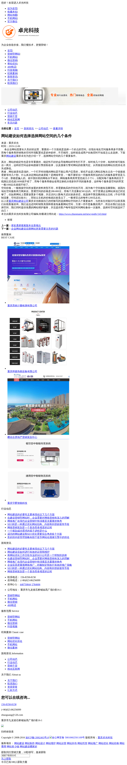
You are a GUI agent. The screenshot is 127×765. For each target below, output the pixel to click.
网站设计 (40, 743)
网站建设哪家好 (28, 746)
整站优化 (12, 63)
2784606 (36, 584)
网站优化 (103, 743)
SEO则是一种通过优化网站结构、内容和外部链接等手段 (38, 524)
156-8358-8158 (8, 704)
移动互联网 (13, 119)
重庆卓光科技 (105, 737)
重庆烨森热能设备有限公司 (22, 371)
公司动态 (12, 109)
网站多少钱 (13, 746)
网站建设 (11, 156)
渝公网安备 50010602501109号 (68, 737)
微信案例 (12, 647)
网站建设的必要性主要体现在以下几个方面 (31, 514)
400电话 (11, 67)
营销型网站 (13, 54)
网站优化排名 (14, 641)
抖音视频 (12, 70)
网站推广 (93, 743)
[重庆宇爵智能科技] (38, 500)
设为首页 (12, 8)
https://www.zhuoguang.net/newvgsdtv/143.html (82, 214)
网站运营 (61, 743)
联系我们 (12, 83)
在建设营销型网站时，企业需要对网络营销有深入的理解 (38, 517)
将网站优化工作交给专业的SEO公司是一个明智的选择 (37, 555)
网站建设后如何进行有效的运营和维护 (28, 552)
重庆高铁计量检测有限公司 (22, 305)
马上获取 (6, 758)
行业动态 (12, 113)
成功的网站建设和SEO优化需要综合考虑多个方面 (34, 534)
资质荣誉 (12, 687)
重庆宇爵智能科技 (17, 503)
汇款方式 (12, 690)
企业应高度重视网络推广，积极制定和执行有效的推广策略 (39, 565)
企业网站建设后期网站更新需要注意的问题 (34, 228)
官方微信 (12, 21)
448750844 (25, 584)
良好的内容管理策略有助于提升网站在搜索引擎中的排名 (38, 537)
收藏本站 (12, 11)
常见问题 (12, 122)
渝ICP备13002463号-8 (37, 737)
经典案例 (12, 73)
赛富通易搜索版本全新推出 (26, 225)
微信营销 (12, 60)
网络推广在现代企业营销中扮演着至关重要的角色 (34, 521)
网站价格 (114, 743)
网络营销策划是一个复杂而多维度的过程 (29, 527)
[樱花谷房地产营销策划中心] (38, 434)
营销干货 (12, 116)
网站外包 (72, 743)
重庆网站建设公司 (18, 201)
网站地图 (12, 15)
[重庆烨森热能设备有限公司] (38, 368)
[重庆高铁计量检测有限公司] (38, 302)
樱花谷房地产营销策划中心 (22, 437)
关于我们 (12, 80)
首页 (9, 50)
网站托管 (82, 743)
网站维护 (51, 743)
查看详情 (58, 128)
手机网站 (12, 18)
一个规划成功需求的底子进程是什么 (27, 530)
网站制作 (30, 743)
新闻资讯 (12, 76)
